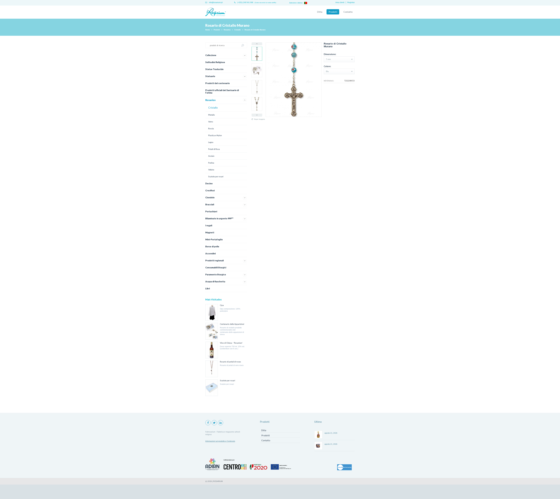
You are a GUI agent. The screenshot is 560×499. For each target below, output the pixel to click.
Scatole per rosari (215, 176)
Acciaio (211, 156)
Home (207, 30)
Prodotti (333, 12)
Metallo (211, 115)
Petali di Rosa (214, 149)
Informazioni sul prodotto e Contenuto (220, 441)
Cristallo (237, 30)
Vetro (210, 122)
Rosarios (227, 30)
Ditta (319, 12)
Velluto (211, 170)
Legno (210, 142)
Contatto (348, 12)
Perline (211, 163)
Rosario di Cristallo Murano (255, 30)
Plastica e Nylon (215, 135)
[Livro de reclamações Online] (344, 467)
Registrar (351, 2)
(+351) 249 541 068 (245, 2)
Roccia (211, 128)
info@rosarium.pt (216, 2)
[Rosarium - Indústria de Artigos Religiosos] (215, 12)
